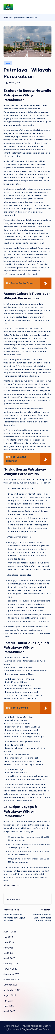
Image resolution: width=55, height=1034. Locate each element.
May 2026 (8, 947)
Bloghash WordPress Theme (35, 1029)
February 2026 (11, 963)
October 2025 (10, 984)
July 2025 (8, 1000)
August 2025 (10, 995)
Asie (8, 63)
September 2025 (12, 990)
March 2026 (9, 958)
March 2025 (9, 1011)
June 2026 (9, 942)
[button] (13, 899)
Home (6, 17)
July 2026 (8, 937)
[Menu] (50, 7)
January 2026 (10, 969)
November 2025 (11, 979)
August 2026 (10, 931)
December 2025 (12, 974)
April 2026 (8, 953)
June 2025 (9, 1006)
